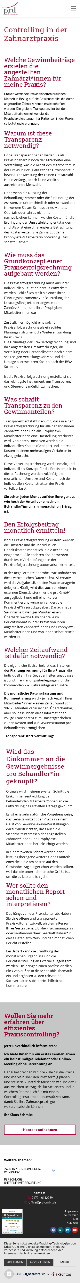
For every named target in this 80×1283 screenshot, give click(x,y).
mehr (64, 1262)
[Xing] (60, 1230)
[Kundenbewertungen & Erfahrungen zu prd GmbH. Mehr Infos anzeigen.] (12, 1221)
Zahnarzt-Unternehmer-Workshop (22, 1171)
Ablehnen (15, 1262)
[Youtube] (75, 1230)
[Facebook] (53, 1230)
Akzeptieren (40, 1262)
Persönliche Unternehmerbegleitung (22, 1181)
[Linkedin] (68, 1230)
